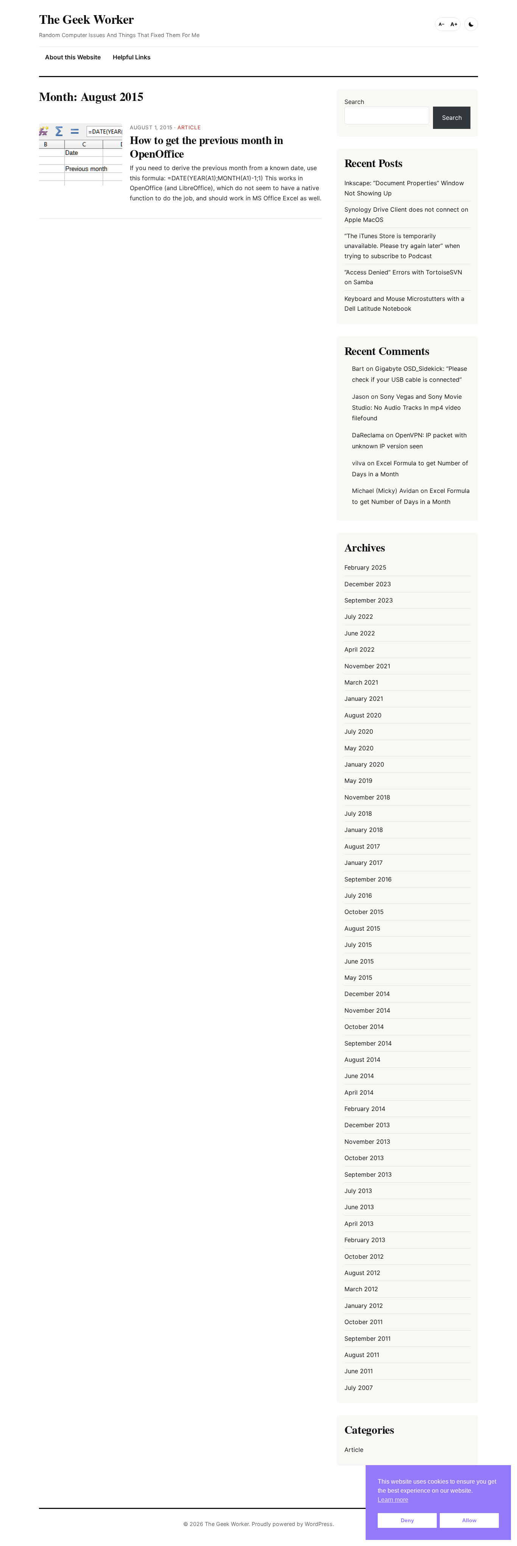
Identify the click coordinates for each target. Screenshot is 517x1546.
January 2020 (364, 764)
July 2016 (358, 895)
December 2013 (367, 1125)
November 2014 (367, 1010)
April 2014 (359, 1092)
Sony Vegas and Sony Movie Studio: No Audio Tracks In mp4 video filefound (407, 407)
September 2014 (368, 1043)
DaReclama (368, 435)
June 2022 (359, 633)
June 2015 (359, 961)
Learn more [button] (393, 1499)
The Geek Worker (86, 18)
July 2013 (358, 1190)
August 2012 (362, 1272)
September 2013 (368, 1174)
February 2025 (365, 567)
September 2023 (368, 600)
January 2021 (363, 698)
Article (189, 127)
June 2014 (359, 1076)
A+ (454, 24)
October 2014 (364, 1026)
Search (354, 101)
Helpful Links (132, 57)
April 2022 (359, 649)
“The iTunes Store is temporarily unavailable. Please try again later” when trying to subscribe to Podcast (402, 246)
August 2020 (363, 715)
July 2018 (358, 813)
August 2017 (362, 846)
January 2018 (363, 829)
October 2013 (364, 1158)
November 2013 (367, 1141)
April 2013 (359, 1223)
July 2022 (358, 616)
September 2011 (367, 1338)
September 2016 (368, 879)
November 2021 (367, 666)
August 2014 (362, 1059)
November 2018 (367, 797)
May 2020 (359, 748)
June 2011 (358, 1371)
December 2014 (367, 994)
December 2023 (367, 584)
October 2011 (363, 1322)
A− (442, 24)
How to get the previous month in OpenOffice (206, 146)
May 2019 (358, 780)
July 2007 (358, 1387)
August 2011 (361, 1355)
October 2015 (364, 912)
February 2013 (364, 1240)
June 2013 (359, 1207)
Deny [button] (407, 1520)
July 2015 (358, 944)
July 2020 (358, 731)
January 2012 (363, 1305)
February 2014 (364, 1108)
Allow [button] (469, 1520)
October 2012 (364, 1256)
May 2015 (358, 977)
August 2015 (362, 928)
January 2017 (363, 862)
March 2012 (361, 1289)
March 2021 (361, 682)
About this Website (73, 57)
